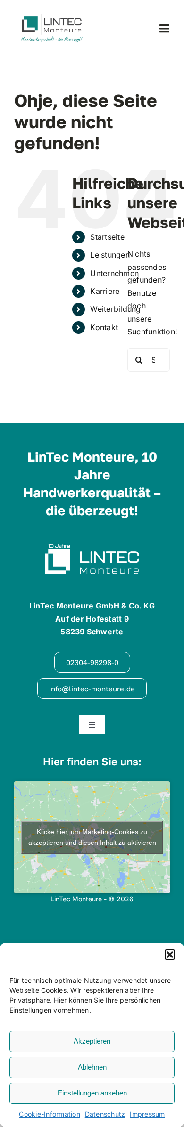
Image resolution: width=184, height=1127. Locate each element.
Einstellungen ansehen (92, 1093)
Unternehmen (114, 273)
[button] (170, 954)
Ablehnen (92, 1067)
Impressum (147, 1114)
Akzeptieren (92, 1041)
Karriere (104, 291)
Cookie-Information (49, 1114)
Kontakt (104, 327)
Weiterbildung (115, 309)
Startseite (107, 237)
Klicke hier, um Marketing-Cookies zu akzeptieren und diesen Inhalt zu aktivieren (92, 837)
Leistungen (109, 254)
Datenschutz (105, 1114)
